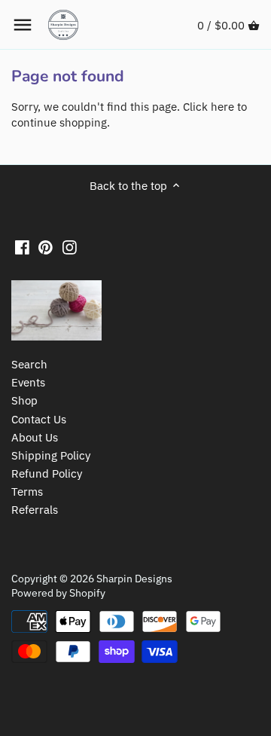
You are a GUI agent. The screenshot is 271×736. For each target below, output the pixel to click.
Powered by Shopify (58, 593)
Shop (24, 400)
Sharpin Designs (134, 578)
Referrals (34, 509)
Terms (27, 491)
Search (29, 364)
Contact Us (38, 419)
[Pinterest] (45, 247)
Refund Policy (46, 473)
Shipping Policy (50, 455)
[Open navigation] (22, 25)
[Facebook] (22, 247)
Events (28, 382)
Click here (208, 106)
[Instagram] (69, 247)
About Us (34, 437)
